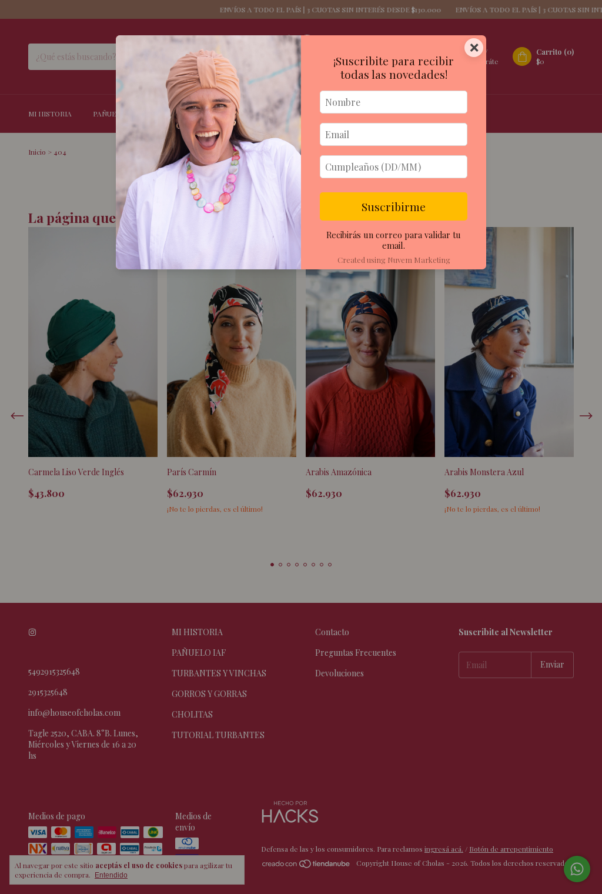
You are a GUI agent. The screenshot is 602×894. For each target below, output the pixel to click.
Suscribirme (394, 206)
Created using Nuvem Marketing (393, 260)
